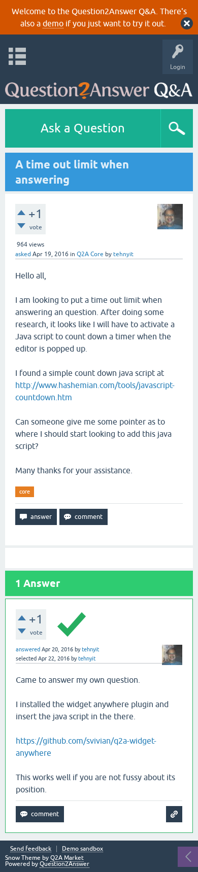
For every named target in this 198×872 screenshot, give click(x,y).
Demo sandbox (82, 849)
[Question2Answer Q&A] (98, 86)
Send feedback (30, 849)
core (24, 492)
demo (53, 23)
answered (28, 649)
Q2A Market (67, 857)
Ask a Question (83, 128)
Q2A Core (90, 254)
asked (23, 254)
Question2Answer (64, 863)
